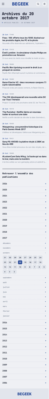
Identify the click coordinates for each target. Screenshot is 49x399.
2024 (4, 195)
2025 (4, 189)
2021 (4, 214)
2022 (4, 207)
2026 (4, 183)
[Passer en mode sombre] (44, 4)
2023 (4, 201)
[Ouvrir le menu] (3, 4)
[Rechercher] (38, 4)
